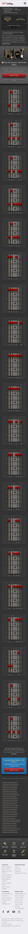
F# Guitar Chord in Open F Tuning (10, 791)
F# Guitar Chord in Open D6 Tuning (10, 800)
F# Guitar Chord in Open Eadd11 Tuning (11, 794)
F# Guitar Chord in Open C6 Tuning (10, 809)
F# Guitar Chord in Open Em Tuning (10, 793)
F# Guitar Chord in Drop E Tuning (10, 823)
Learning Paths (7, 875)
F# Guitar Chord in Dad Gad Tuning (10, 830)
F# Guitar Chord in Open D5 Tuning (10, 802)
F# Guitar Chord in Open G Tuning (10, 789)
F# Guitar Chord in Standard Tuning (10, 782)
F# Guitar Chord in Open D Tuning (10, 803)
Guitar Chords (19, 896)
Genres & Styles (6, 877)
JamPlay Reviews (7, 893)
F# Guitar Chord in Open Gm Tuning (10, 785)
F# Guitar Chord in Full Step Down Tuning (11, 821)
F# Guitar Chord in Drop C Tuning (10, 827)
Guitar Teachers (7, 898)
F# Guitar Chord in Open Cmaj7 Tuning (11, 805)
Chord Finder (19, 898)
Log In (17, 867)
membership (14, 753)
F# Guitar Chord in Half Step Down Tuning (11, 819)
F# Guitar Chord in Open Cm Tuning (10, 807)
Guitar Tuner (19, 900)
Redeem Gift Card (20, 873)
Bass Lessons (6, 869)
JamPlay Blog (19, 908)
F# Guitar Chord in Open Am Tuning (10, 814)
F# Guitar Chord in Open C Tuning (10, 810)
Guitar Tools (18, 904)
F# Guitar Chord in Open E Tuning (10, 796)
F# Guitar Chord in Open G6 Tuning (10, 787)
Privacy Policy (6, 900)
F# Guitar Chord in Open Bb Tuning (10, 812)
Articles (17, 906)
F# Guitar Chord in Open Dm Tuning (10, 798)
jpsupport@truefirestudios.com (11, 926)
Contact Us (5, 896)
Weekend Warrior (20, 893)
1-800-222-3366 (6, 924)
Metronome (18, 902)
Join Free (18, 869)
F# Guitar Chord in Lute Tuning (9, 818)
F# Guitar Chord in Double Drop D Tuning (11, 828)
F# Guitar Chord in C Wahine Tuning (10, 832)
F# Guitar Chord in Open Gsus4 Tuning (11, 784)
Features (17, 871)
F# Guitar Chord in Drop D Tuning (10, 825)
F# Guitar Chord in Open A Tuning (10, 816)
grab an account (6, 43)
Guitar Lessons (6, 867)
